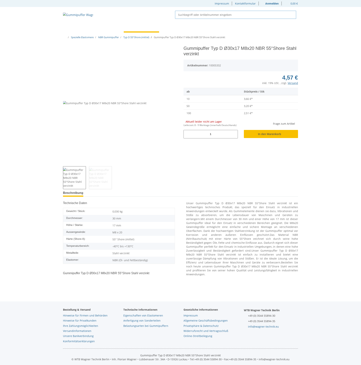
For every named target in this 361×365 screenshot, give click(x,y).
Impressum (222, 3)
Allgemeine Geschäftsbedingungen (206, 320)
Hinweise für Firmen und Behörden (85, 315)
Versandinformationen (77, 331)
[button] (270, 3)
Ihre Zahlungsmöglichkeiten (80, 326)
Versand (293, 83)
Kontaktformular (245, 3)
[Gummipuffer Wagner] (78, 14)
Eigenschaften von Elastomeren (143, 315)
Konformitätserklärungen (79, 341)
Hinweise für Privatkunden (79, 320)
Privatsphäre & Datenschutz (201, 326)
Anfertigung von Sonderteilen (142, 320)
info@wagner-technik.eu (263, 326)
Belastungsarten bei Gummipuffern (145, 326)
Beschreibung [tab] (73, 192)
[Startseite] (65, 37)
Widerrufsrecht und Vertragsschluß (206, 331)
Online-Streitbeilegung (198, 336)
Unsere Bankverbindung (78, 336)
